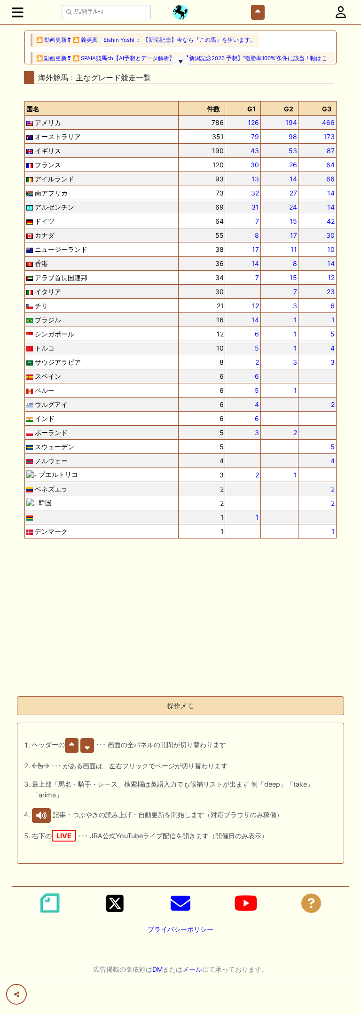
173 (329, 136)
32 (255, 193)
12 (331, 277)
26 (293, 165)
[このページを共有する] (16, 994)
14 (293, 179)
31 (255, 207)
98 (293, 136)
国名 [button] (32, 109)
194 (291, 122)
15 (293, 221)
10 (331, 249)
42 (331, 221)
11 (293, 249)
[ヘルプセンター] (311, 903)
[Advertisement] (180, 623)
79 (255, 136)
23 (331, 292)
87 (331, 151)
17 (293, 235)
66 (330, 179)
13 (255, 179)
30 (255, 165)
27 (293, 193)
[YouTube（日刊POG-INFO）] (246, 903)
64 (330, 165)
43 (255, 151)
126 (253, 122)
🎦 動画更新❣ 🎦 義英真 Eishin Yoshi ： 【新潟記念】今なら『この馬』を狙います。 (146, 40)
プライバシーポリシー (180, 929)
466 (328, 122)
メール (192, 969)
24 (293, 207)
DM (157, 969)
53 (293, 151)
